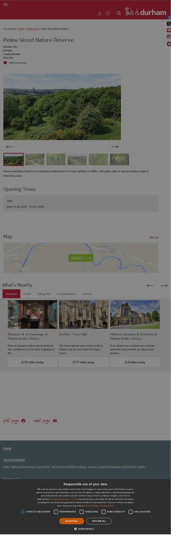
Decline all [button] (99, 521)
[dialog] (85, 506)
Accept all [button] (71, 521)
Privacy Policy (106, 505)
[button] (85, 528)
